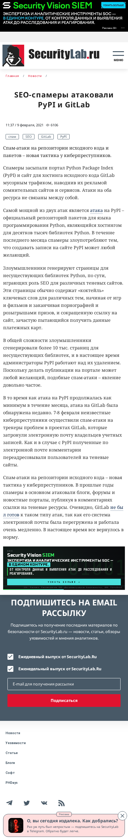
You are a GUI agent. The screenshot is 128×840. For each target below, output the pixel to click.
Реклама (64, 814)
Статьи (12, 753)
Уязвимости (16, 743)
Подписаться (64, 700)
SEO (28, 136)
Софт (10, 773)
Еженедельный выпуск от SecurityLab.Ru (59, 669)
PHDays (12, 783)
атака (96, 210)
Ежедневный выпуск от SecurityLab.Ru (57, 656)
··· (123, 27)
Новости (13, 733)
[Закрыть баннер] (122, 815)
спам (12, 136)
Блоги (10, 763)
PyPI (63, 136)
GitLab (46, 136)
